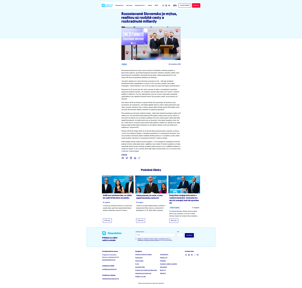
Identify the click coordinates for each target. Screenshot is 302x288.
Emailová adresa (140, 231)
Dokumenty (139, 258)
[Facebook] (122, 158)
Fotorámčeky (164, 254)
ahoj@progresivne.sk (108, 260)
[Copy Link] (139, 158)
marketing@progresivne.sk (110, 279)
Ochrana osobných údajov (143, 254)
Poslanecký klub (139, 5)
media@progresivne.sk (109, 269)
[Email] (135, 158)
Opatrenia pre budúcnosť (143, 273)
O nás (137, 264)
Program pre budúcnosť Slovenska (146, 270)
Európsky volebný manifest (168, 264)
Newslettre (163, 267)
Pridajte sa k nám (140, 276)
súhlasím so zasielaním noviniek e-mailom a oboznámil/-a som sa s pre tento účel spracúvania (154, 239)
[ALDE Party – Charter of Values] (174, 5)
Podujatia (163, 261)
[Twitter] (126, 158)
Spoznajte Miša (140, 267)
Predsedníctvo (119, 5)
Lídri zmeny (129, 5)
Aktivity (150, 5)
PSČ (178, 231)
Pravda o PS (163, 258)
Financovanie (139, 261)
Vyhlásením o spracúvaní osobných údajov (148, 240)
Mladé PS (163, 273)
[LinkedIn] (131, 158)
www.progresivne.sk (147, 283)
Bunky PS (163, 270)
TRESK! (156, 5)
